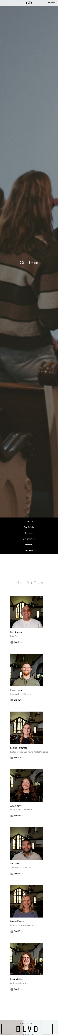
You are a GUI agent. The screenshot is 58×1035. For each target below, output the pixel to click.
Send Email (18, 642)
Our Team (28, 533)
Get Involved (29, 539)
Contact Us (29, 550)
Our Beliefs (29, 527)
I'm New (28, 544)
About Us (29, 521)
